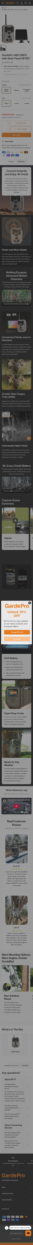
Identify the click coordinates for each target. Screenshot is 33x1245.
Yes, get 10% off (17, 632)
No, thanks (17, 639)
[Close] (29, 603)
